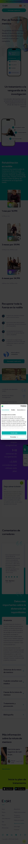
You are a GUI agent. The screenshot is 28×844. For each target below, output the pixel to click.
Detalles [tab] (13, 410)
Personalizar (13, 437)
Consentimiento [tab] (5, 410)
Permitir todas (14, 433)
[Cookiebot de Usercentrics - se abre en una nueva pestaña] (20, 406)
